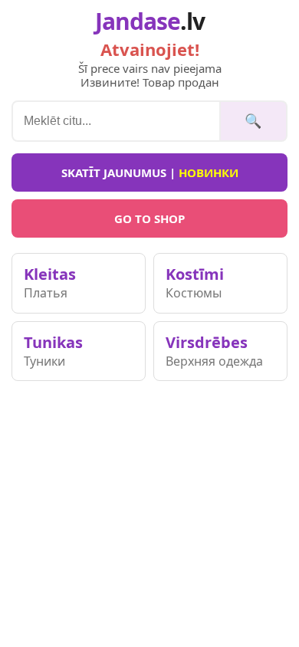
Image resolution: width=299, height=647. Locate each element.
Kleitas (50, 282)
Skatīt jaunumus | (149, 172)
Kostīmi (195, 282)
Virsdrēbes (214, 350)
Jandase (150, 21)
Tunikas (53, 350)
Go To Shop (149, 218)
